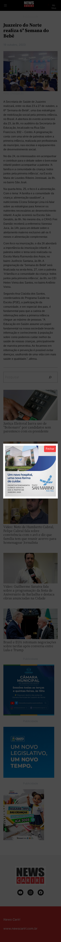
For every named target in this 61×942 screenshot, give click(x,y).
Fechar (50, 448)
